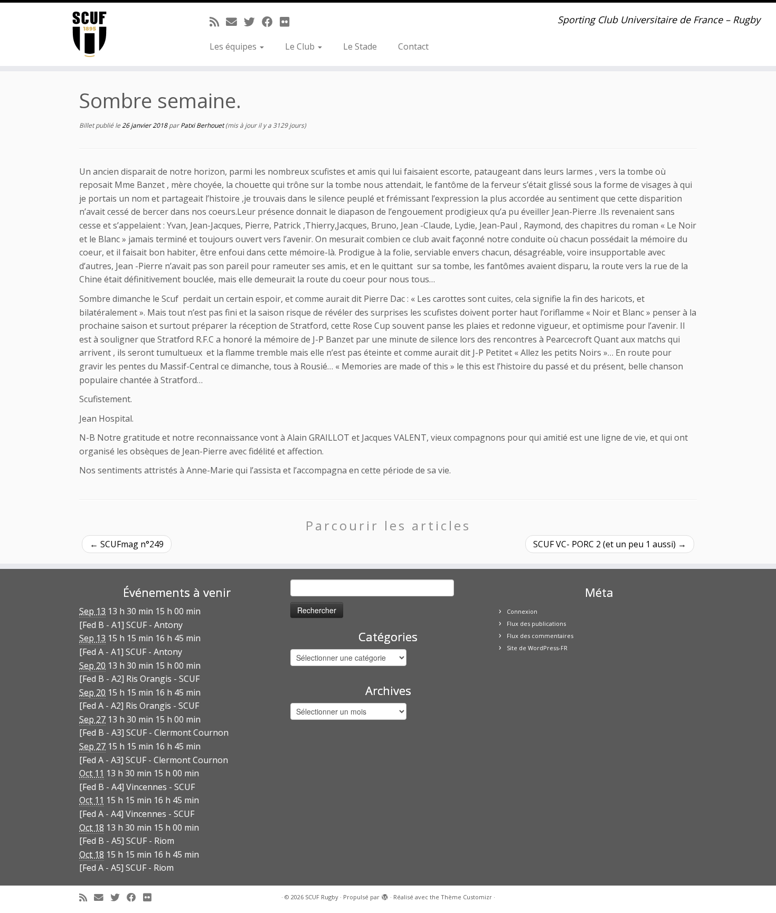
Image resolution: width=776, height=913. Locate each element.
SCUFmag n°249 (127, 544)
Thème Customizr (466, 897)
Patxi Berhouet (202, 125)
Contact (413, 46)
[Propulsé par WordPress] (385, 895)
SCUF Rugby (321, 897)
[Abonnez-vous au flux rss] (218, 21)
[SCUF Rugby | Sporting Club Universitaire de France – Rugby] (89, 34)
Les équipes (234, 46)
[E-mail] (235, 21)
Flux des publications (536, 623)
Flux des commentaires (540, 636)
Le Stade (360, 46)
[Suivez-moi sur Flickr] (288, 21)
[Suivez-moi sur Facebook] (271, 21)
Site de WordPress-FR (537, 648)
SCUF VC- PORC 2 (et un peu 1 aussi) (609, 544)
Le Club (301, 46)
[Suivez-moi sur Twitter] (253, 21)
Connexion (522, 611)
